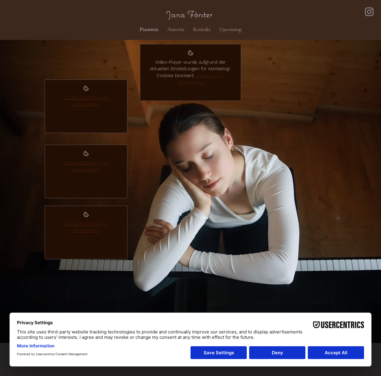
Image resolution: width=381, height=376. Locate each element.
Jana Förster (180, 14)
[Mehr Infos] (86, 90)
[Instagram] (369, 12)
